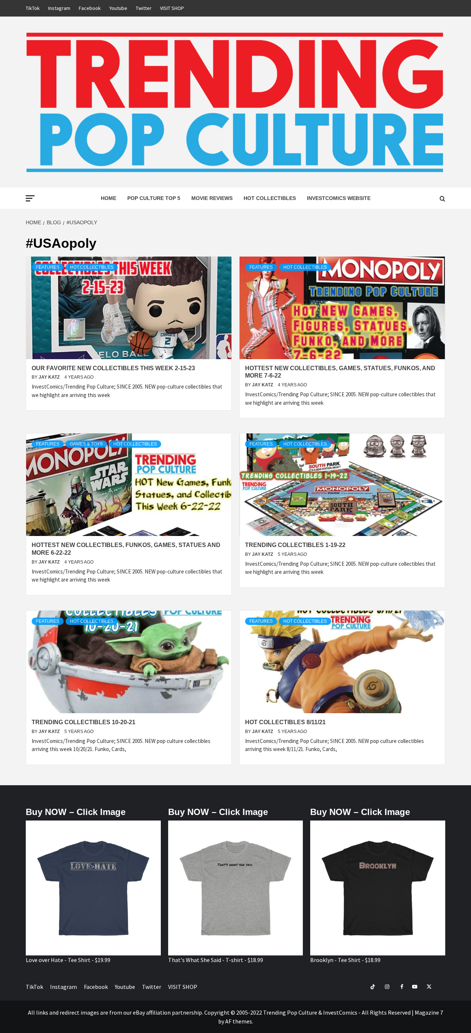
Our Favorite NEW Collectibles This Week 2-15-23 (113, 368)
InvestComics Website (339, 198)
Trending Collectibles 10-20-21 (83, 722)
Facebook (90, 8)
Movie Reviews (212, 198)
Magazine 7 (429, 1012)
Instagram (59, 8)
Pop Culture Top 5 (153, 198)
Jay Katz (50, 377)
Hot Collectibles (270, 198)
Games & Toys (86, 444)
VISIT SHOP (172, 8)
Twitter (144, 8)
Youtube (118, 8)
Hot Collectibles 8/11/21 (285, 722)
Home (108, 198)
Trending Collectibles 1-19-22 (295, 545)
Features (47, 267)
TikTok (33, 8)
